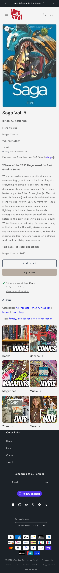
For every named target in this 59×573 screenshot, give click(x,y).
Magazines (9, 391)
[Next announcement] (53, 3)
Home (9, 441)
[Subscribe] (46, 482)
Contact (10, 455)
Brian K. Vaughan (41, 307)
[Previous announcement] (5, 3)
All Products (22, 307)
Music (34, 391)
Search (9, 462)
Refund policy (31, 569)
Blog (8, 448)
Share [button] (8, 299)
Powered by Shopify (30, 560)
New (14, 312)
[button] (6, 14)
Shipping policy (49, 565)
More (33, 426)
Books (6, 356)
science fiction (44, 318)
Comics (35, 356)
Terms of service (13, 565)
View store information (17, 291)
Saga (21, 312)
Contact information (31, 565)
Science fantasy (26, 318)
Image (5, 312)
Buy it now (29, 272)
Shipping (5, 152)
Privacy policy (48, 560)
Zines (5, 426)
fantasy (12, 318)
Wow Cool (17, 560)
